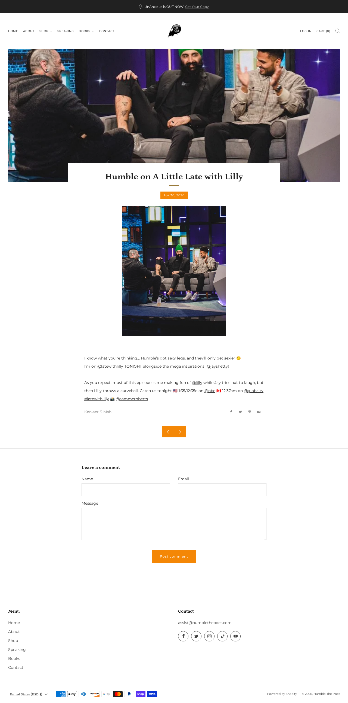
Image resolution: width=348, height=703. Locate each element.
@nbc (209, 391)
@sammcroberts (132, 399)
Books (84, 31)
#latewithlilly (96, 399)
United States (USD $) (26, 694)
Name (87, 479)
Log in (306, 31)
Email (183, 479)
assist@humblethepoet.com (205, 623)
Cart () (323, 31)
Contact (106, 31)
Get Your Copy (197, 7)
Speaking (65, 31)
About (29, 31)
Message (90, 503)
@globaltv (253, 391)
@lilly (197, 382)
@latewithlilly (110, 366)
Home (13, 31)
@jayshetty (217, 366)
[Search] (337, 30)
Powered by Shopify (282, 694)
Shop (43, 31)
